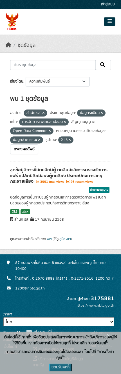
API (49, 238)
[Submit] (103, 65)
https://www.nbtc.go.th (94, 305)
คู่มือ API (65, 238)
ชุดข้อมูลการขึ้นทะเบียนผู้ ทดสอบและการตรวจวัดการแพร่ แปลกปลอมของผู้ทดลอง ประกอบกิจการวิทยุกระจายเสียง (58, 175)
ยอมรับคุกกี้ (60, 367)
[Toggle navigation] (109, 21)
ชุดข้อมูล (26, 45)
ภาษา (7, 314)
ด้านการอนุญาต (99, 190)
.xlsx (25, 211)
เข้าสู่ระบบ (108, 4)
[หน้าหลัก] (8, 45)
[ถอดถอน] (43, 113)
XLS (14, 211)
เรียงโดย (16, 81)
